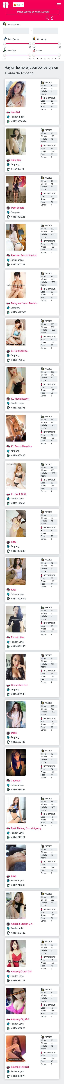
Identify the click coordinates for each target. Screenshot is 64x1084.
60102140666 (18, 360)
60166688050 (18, 1028)
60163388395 (18, 407)
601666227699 (18, 312)
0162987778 (17, 169)
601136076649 (18, 598)
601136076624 (18, 121)
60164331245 (18, 216)
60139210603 (18, 885)
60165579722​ (18, 932)
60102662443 (18, 741)
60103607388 (18, 264)
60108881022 (18, 1076)
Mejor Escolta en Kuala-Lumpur (33, 11)
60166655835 (18, 455)
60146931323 (18, 980)
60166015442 (18, 789)
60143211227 (18, 837)
